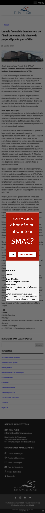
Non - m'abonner (27, 254)
